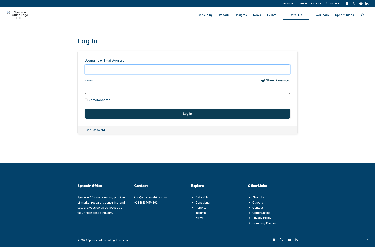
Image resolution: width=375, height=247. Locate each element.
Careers (303, 3)
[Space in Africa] (18, 15)
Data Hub (202, 197)
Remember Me (99, 100)
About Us (288, 3)
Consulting (205, 15)
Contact (316, 3)
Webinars (322, 15)
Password (91, 80)
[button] (347, 3)
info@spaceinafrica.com (150, 197)
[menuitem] (289, 3)
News (257, 15)
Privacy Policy (261, 218)
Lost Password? (95, 130)
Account (334, 3)
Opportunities (344, 15)
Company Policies (264, 223)
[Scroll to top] (367, 239)
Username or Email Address (104, 60)
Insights (241, 15)
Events (271, 15)
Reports (224, 15)
